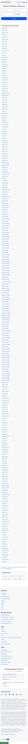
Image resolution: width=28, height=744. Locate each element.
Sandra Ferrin (5, 66)
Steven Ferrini (5, 476)
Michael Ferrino (5, 510)
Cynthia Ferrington (6, 299)
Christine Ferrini (5, 400)
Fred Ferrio (4, 532)
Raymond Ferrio (5, 550)
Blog (2, 609)
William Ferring (5, 214)
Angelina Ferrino (5, 485)
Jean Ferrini (4, 427)
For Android (3, 621)
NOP (6, 579)
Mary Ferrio (4, 546)
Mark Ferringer (5, 250)
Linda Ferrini (4, 438)
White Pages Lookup (5, 662)
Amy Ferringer (5, 216)
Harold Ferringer (5, 234)
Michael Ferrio (5, 548)
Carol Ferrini (4, 396)
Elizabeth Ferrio (5, 530)
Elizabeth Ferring (5, 174)
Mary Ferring (4, 194)
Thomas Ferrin (5, 124)
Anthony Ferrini (5, 391)
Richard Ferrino (5, 514)
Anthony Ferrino (5, 488)
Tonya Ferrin (4, 133)
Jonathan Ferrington (6, 331)
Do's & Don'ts (4, 633)
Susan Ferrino (5, 519)
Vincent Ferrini (5, 483)
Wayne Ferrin (5, 151)
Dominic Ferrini (5, 414)
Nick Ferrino (4, 512)
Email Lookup (4, 654)
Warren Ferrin (5, 149)
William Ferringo (5, 288)
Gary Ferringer (5, 230)
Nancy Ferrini (4, 454)
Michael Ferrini (5, 449)
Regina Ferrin (5, 28)
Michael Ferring (5, 198)
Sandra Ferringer (5, 272)
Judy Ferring (4, 185)
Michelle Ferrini (5, 452)
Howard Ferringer (6, 236)
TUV (15, 579)
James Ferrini (4, 425)
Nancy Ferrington (5, 353)
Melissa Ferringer (5, 259)
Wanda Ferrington (6, 378)
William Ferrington (6, 380)
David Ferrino (5, 492)
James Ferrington (5, 322)
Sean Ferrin (4, 73)
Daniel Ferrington (5, 304)
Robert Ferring (5, 203)
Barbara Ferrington (6, 295)
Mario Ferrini (4, 443)
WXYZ (19, 579)
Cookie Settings (4, 742)
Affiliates (3, 639)
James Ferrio (4, 539)
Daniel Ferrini (5, 405)
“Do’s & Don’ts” (12, 725)
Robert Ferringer (5, 268)
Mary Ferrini (4, 445)
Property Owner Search (6, 658)
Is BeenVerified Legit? (5, 598)
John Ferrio (4, 541)
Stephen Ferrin (5, 95)
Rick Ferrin (4, 35)
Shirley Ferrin (5, 86)
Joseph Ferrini (5, 434)
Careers (2, 605)
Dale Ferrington (5, 301)
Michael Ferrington (6, 351)
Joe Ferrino (4, 503)
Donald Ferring (5, 171)
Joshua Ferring (5, 183)
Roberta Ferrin (5, 39)
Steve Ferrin (4, 97)
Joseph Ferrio (5, 544)
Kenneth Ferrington (6, 337)
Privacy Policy (13, 734)
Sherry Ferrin (4, 84)
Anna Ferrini (4, 389)
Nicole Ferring (5, 201)
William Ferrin (5, 158)
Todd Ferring (4, 210)
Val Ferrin (4, 138)
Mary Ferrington (5, 346)
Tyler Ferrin (4, 136)
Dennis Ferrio (5, 528)
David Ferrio (4, 526)
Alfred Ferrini (5, 382)
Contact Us (3, 631)
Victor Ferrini (4, 481)
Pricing (2, 600)
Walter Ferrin (5, 147)
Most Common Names (6, 644)
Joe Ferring (4, 178)
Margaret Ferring (5, 189)
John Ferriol (4, 561)
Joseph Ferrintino (5, 521)
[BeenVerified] (6, 2)
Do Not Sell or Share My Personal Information (11, 637)
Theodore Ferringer (6, 275)
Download (11, 617)
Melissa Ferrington (6, 349)
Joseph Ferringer (5, 243)
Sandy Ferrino (5, 517)
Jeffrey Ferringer (5, 239)
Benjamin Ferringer (6, 218)
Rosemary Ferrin (5, 50)
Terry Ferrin (4, 120)
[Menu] (26, 2)
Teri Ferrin (4, 118)
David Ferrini (4, 407)
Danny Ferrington (5, 306)
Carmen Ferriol (5, 555)
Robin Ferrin (4, 41)
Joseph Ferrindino (5, 165)
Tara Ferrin (4, 111)
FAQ (2, 635)
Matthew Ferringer (6, 254)
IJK (20, 576)
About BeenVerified (5, 596)
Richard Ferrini (5, 470)
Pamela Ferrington (6, 357)
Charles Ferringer (5, 223)
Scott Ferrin (4, 71)
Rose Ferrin (4, 48)
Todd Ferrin (4, 131)
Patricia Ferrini (5, 456)
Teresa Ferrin (4, 115)
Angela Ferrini (5, 387)
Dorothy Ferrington (6, 313)
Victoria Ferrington (6, 375)
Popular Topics (4, 642)
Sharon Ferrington (6, 373)
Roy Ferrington (5, 369)
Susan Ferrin (4, 102)
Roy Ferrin (4, 55)
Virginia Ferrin (5, 145)
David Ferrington (5, 308)
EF (12, 576)
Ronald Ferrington (6, 366)
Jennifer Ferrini (5, 429)
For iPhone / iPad (4, 617)
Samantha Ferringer (6, 270)
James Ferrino (5, 499)
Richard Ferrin (5, 32)
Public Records (4, 660)
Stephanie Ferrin (5, 93)
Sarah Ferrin (4, 68)
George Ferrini (5, 422)
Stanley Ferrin (5, 91)
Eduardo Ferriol (5, 559)
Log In (19, 2)
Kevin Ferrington (5, 340)
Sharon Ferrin (5, 80)
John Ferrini (4, 431)
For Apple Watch (4, 619)
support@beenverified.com (10, 674)
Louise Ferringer (5, 248)
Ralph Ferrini (4, 465)
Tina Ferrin (4, 129)
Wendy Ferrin (5, 153)
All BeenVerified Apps (5, 615)
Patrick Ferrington (6, 360)
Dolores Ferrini (5, 411)
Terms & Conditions (21, 725)
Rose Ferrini (4, 474)
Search (14, 18)
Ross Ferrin (4, 53)
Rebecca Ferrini (5, 467)
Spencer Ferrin (5, 88)
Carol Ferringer (5, 221)
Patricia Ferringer (5, 263)
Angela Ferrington (6, 290)
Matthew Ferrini (5, 447)
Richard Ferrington (6, 362)
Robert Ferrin (5, 37)
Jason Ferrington (5, 326)
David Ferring (5, 169)
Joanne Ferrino (5, 501)
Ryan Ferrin (4, 62)
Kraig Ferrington (5, 342)
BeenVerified (3, 567)
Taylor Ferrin (4, 113)
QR (9, 579)
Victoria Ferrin (5, 140)
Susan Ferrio (4, 553)
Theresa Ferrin (5, 122)
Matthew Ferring (5, 196)
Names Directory (18, 567)
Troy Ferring (4, 212)
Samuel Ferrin (5, 64)
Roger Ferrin (4, 44)
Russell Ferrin (5, 57)
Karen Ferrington (5, 333)
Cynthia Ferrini (5, 402)
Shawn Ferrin (5, 82)
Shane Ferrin (4, 75)
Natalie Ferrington (6, 355)
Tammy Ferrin (5, 106)
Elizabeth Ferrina (5, 162)
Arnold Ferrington (6, 292)
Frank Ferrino (5, 496)
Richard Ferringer (5, 266)
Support (2, 629)
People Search (10, 567)
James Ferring (5, 176)
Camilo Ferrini (5, 393)
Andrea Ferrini (5, 384)
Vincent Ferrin (5, 142)
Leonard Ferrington (6, 344)
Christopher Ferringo (6, 281)
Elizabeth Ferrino (5, 494)
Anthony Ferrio (5, 523)
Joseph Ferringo (5, 284)
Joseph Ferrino (5, 505)
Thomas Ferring (5, 207)
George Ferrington (6, 317)
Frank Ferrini (4, 418)
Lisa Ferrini (4, 440)
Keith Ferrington (5, 335)
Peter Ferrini (4, 463)
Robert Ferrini (5, 472)
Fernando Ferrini (5, 416)
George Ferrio (5, 537)
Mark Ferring (4, 192)
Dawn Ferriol (4, 557)
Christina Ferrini (5, 398)
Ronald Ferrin (5, 46)
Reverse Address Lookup (6, 656)
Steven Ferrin (5, 100)
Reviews (3, 603)
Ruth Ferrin (4, 59)
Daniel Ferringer (5, 225)
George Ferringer (5, 232)
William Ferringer (5, 279)
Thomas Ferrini (5, 479)
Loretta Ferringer (5, 245)
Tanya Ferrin (4, 109)
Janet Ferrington (5, 324)
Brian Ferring (4, 167)
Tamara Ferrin (5, 104)
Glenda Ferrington (6, 319)
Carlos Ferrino (5, 490)
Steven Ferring (5, 205)
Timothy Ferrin (5, 127)
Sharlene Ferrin (5, 77)
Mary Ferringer (5, 252)
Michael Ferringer (5, 261)
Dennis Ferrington (6, 310)
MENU (23, 2)
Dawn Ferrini (4, 409)
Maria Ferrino (5, 508)
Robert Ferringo (5, 286)
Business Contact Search (6, 623)
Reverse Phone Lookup (6, 651)
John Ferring (4, 180)
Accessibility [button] (3, 739)
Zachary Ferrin (5, 160)
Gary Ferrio (4, 535)
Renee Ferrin (4, 30)
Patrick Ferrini (5, 458)
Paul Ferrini (4, 461)
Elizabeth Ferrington (6, 315)
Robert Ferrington (6, 364)
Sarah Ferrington (5, 371)
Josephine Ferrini (5, 436)
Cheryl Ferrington (5, 297)
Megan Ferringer (5, 257)
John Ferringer (5, 241)
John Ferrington (5, 328)
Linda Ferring (5, 187)
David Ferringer (5, 227)
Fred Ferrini (4, 420)
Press (2, 607)
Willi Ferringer (5, 277)
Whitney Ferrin (5, 156)
